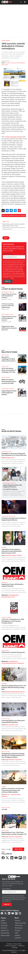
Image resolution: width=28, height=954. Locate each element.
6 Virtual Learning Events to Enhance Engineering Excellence (8, 305)
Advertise (9, 944)
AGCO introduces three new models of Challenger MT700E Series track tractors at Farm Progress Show (9, 370)
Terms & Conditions (10, 945)
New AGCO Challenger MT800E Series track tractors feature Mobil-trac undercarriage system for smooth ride (9, 359)
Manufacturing (6, 617)
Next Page (18, 849)
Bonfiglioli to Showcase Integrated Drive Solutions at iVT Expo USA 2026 (14, 454)
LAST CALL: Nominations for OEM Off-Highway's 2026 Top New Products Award (13, 621)
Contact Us (21, 945)
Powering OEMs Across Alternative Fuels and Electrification (13, 721)
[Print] (3, 210)
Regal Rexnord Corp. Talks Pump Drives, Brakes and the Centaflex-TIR (14, 833)
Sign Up (7, 281)
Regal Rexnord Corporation (15, 663)
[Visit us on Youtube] (16, 857)
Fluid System (5, 718)
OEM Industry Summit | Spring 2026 (13, 652)
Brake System (6, 377)
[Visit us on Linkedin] (11, 857)
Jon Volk (4, 809)
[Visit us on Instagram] (24, 857)
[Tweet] (15, 210)
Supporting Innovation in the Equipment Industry (9, 295)
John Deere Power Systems (13, 555)
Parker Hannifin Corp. (11, 725)
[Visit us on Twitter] (7, 857)
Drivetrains (6, 40)
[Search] (20, 1)
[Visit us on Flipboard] (20, 857)
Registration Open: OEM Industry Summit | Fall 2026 (9, 328)
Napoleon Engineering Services (15, 691)
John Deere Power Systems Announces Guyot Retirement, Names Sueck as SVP (12, 551)
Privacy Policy (18, 278)
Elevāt (11, 595)
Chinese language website (13, 137)
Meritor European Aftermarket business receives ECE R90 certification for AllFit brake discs (9, 381)
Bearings (4, 683)
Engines (4, 547)
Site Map (14, 947)
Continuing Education (8, 516)
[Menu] (24, 1)
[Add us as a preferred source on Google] (19, 210)
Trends (4, 786)
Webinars (4, 582)
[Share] (7, 210)
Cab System (5, 355)
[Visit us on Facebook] (3, 857)
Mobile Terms (6, 278)
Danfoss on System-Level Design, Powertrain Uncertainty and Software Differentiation (13, 790)
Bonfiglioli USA (9, 457)
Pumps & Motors (6, 451)
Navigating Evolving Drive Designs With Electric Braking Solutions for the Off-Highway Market (13, 755)
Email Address (7, 253)
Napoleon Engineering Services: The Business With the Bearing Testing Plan (14, 687)
